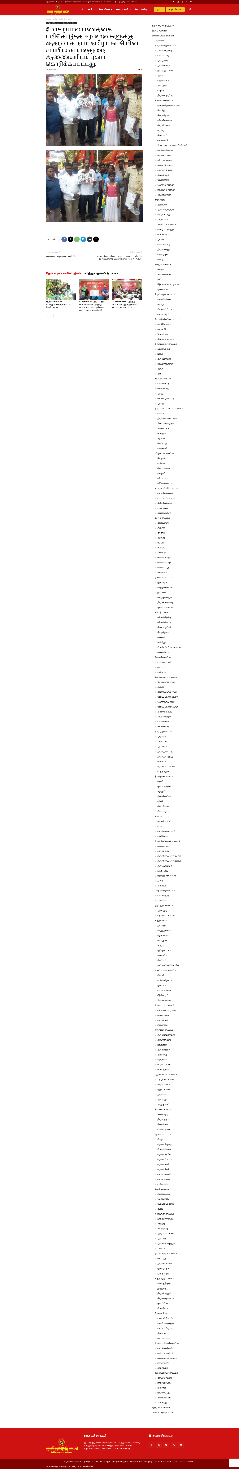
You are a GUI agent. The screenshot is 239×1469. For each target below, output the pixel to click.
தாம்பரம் (161, 239)
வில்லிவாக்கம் (164, 120)
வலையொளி (136, 1461)
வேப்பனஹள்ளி (165, 363)
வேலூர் (161, 269)
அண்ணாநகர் (164, 155)
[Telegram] (182, 2)
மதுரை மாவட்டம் (163, 1134)
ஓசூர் (160, 368)
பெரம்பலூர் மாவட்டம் (165, 890)
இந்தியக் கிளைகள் (161, 1407)
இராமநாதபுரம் (164, 1268)
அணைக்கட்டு (164, 274)
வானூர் (161, 473)
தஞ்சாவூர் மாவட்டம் (164, 1030)
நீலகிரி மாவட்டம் (163, 657)
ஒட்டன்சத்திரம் (164, 786)
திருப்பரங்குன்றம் (166, 1174)
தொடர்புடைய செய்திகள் (63, 273)
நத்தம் (160, 801)
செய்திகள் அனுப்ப (120, 1461)
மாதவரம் (161, 90)
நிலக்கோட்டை (164, 796)
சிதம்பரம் (161, 960)
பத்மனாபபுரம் (164, 1392)
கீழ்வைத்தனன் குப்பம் (168, 284)
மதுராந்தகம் (163, 254)
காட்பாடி (161, 279)
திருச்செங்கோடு (165, 602)
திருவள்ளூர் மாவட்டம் (165, 45)
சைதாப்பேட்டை (165, 165)
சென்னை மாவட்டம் (164, 100)
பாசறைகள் (122, 9)
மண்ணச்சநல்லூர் (166, 875)
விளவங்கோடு (164, 1397)
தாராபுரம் (161, 736)
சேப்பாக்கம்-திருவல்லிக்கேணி (172, 145)
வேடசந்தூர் (163, 811)
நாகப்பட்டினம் (164, 990)
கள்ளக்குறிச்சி (164, 513)
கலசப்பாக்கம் (163, 428)
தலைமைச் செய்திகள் (163, 25)
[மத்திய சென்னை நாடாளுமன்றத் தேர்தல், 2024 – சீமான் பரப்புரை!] (61, 289)
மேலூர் (161, 1139)
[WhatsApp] (77, 239)
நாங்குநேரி (163, 1363)
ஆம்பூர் (160, 304)
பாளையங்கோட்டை (167, 1358)
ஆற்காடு (161, 329)
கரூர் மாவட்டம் (161, 816)
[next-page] (52, 315)
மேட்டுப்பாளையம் (166, 682)
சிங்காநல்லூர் (164, 716)
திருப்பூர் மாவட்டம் (163, 731)
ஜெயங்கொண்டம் (166, 915)
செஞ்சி (161, 458)
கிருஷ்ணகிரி (164, 359)
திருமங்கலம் (163, 1179)
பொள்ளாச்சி (163, 721)
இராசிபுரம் (162, 582)
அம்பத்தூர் (162, 85)
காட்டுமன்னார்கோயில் (168, 965)
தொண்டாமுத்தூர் (165, 702)
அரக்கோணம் (164, 324)
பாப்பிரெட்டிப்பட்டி (165, 398)
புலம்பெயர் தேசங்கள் (162, 1412)
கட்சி (90, 9)
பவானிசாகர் (163, 652)
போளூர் (161, 433)
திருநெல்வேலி (165, 1348)
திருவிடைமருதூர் (166, 1035)
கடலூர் (160, 945)
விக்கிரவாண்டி (164, 483)
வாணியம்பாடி (164, 299)
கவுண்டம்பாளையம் (167, 692)
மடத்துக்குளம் (163, 771)
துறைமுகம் (162, 140)
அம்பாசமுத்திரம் (165, 1353)
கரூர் (159, 826)
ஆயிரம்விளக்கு (165, 150)
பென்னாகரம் (163, 383)
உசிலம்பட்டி (162, 1184)
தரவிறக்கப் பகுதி (103, 1461)
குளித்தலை (163, 836)
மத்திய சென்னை (70, 23)
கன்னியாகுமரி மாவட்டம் (166, 1373)
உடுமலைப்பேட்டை (166, 766)
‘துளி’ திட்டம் (88, 1461)
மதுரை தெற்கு (164, 1159)
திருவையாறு (164, 1049)
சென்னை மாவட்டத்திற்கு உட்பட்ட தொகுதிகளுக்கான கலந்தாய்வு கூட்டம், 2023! (124, 305)
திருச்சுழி (161, 1238)
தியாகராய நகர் (164, 170)
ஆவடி (160, 75)
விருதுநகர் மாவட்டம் (164, 1213)
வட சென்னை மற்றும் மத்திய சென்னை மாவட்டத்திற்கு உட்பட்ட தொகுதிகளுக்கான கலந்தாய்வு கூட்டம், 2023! (92, 306)
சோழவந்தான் (164, 1149)
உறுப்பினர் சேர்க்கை (72, 1461)
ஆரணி (161, 438)
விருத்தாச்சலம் (164, 930)
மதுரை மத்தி (163, 1164)
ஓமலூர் (161, 537)
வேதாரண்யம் (164, 1000)
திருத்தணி (162, 60)
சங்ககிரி (161, 552)
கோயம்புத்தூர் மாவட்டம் (166, 677)
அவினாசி (162, 746)
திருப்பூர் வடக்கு (165, 751)
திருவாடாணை (164, 1263)
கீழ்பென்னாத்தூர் (165, 423)
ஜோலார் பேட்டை (165, 309)
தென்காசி (162, 1333)
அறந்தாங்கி (163, 1104)
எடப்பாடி (161, 547)
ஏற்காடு (161, 532)
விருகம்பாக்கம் (164, 160)
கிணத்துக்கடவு (164, 711)
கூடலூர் (161, 667)
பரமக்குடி (161, 1258)
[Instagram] (178, 2)
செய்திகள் (104, 9)
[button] (190, 9)
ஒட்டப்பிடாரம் (163, 1303)
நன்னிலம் (162, 1025)
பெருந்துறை (163, 632)
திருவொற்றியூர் (165, 95)
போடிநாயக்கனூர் (165, 1204)
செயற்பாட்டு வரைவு (163, 1461)
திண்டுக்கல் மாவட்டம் (165, 776)
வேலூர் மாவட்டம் (163, 264)
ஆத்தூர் (161, 528)
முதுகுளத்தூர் (164, 1273)
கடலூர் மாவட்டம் (162, 920)
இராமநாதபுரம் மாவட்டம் (166, 1253)
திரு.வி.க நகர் (163, 125)
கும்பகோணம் (164, 1040)
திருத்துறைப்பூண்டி (166, 1010)
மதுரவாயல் (163, 80)
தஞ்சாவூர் (162, 1054)
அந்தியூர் (161, 642)
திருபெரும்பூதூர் (165, 209)
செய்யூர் (161, 259)
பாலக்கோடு (163, 388)
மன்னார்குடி (163, 1015)
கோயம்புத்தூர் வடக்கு (167, 697)
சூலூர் (160, 687)
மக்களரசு (107, 2)
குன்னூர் (161, 672)
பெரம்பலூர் (163, 895)
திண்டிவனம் (163, 468)
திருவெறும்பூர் (164, 866)
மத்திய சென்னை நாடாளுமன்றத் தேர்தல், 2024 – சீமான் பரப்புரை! (60, 305)
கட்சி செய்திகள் (159, 30)
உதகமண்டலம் (164, 662)
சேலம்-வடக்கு (164, 562)
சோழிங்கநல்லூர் (165, 229)
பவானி (161, 637)
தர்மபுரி (160, 403)
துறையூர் (161, 885)
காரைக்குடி (162, 1114)
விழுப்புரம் (162, 478)
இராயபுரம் (162, 135)
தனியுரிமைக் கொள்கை (183, 1461)
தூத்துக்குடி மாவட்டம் (164, 1278)
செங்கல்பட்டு (163, 244)
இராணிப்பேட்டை (165, 339)
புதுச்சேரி (159, 40)
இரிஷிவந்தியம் (164, 503)
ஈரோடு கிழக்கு (164, 617)
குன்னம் (161, 900)
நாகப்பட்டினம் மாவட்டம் (166, 970)
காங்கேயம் (162, 741)
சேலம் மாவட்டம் (162, 518)
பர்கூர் (160, 354)
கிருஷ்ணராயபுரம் (166, 831)
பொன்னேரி (163, 55)
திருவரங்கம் (163, 851)
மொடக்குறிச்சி (164, 627)
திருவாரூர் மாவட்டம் (164, 1005)
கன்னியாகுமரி (164, 1378)
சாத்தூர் (161, 1223)
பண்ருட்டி (162, 940)
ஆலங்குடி (162, 1099)
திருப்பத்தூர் (163, 314)
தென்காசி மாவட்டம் (164, 1313)
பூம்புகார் (161, 985)
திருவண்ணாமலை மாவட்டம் (169, 408)
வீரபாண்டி (162, 572)
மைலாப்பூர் (163, 175)
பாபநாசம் (162, 1044)
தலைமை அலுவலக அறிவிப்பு (61, 256)
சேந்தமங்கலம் (164, 587)
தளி (159, 373)
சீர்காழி (160, 975)
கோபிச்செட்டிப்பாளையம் (169, 647)
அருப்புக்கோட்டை (166, 1233)
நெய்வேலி (162, 935)
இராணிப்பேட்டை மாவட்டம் (167, 319)
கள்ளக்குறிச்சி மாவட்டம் (166, 488)
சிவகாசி (161, 1248)
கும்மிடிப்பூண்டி (164, 50)
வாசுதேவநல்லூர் (165, 1323)
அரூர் (160, 393)
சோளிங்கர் (162, 334)
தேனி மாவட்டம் (162, 1189)
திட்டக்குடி (162, 925)
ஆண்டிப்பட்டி (163, 1194)
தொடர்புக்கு (141, 9)
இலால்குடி (162, 871)
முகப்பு (48, 19)
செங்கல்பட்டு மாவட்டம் (165, 224)
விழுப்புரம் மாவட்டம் (164, 453)
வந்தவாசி (162, 448)
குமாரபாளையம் (165, 607)
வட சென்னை (164, 194)
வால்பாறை (163, 726)
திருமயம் (161, 1094)
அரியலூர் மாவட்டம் (164, 905)
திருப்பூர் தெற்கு (165, 756)
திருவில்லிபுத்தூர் (166, 1243)
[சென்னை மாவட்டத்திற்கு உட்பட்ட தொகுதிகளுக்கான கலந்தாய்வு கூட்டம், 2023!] (127, 289)
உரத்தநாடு (162, 1059)
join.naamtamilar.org (122, 1448)
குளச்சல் (161, 1387)
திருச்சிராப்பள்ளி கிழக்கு (169, 861)
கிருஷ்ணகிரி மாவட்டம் (166, 344)
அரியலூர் (162, 910)
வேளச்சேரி (163, 180)
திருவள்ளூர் (163, 65)
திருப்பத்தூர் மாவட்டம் (165, 294)
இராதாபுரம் (162, 1368)
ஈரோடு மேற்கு (164, 622)
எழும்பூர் (161, 130)
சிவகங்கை (162, 1124)
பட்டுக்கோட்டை (164, 1064)
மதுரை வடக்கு (164, 1154)
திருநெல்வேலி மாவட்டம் (167, 1343)
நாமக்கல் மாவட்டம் (163, 577)
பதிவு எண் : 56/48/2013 (54, 2)
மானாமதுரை (163, 1129)
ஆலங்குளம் (163, 1338)
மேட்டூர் (160, 542)
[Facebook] (174, 2)
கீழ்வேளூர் (162, 995)
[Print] (89, 239)
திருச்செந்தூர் (164, 1293)
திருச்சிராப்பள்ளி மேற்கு (169, 856)
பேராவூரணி (163, 1069)
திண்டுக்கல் (163, 806)
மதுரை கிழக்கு (164, 1144)
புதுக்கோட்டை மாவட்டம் (166, 1074)
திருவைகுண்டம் (165, 1298)
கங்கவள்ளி (163, 523)
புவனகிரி (162, 955)
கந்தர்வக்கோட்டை (166, 1079)
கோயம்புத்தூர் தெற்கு (167, 706)
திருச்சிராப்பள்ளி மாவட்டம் (167, 841)
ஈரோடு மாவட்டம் (162, 612)
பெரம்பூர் (161, 110)
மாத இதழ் (148, 1461)
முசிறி (160, 880)
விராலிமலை (164, 1084)
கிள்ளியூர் (162, 1402)
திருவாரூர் (162, 1020)
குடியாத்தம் (162, 289)
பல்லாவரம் (162, 234)
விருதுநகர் (162, 1228)
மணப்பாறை (163, 846)
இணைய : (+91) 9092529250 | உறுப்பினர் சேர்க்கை (83, 2)
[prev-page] (47, 315)
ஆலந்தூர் (162, 204)
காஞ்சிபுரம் (160, 199)
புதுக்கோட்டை (164, 1089)
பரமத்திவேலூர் (164, 597)
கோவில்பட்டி (163, 1308)
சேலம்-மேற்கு (164, 557)
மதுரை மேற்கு (164, 1169)
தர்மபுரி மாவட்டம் (163, 378)
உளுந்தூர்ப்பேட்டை (166, 498)
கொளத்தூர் (163, 115)
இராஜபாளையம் (165, 1218)
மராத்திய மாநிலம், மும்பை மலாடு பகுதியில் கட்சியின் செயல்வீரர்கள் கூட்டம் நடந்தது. (119, 258)
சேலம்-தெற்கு (164, 567)
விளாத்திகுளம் (164, 1283)
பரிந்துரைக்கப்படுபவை (101, 273)
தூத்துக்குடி (162, 1288)
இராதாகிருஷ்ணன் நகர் (168, 105)
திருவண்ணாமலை (167, 418)
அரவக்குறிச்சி (164, 821)
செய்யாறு (162, 443)
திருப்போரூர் (163, 249)
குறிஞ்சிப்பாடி (164, 950)
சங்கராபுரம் (162, 508)
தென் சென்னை (165, 185)
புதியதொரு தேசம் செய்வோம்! (125, 2)
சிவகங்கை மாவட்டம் (164, 1109)
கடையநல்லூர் (164, 1328)
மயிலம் (161, 463)
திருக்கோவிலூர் (165, 493)
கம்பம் (160, 1209)
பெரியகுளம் (163, 1199)
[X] (187, 2)
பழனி (160, 781)
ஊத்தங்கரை (163, 349)
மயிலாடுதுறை (164, 980)
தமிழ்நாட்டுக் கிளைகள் (54, 23)
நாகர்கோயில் (164, 1382)
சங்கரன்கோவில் (165, 1318)
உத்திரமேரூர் (163, 214)
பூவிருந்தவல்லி (165, 70)
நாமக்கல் (161, 592)
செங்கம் (161, 413)
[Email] (96, 239)
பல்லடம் (161, 761)
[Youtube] (191, 2)
